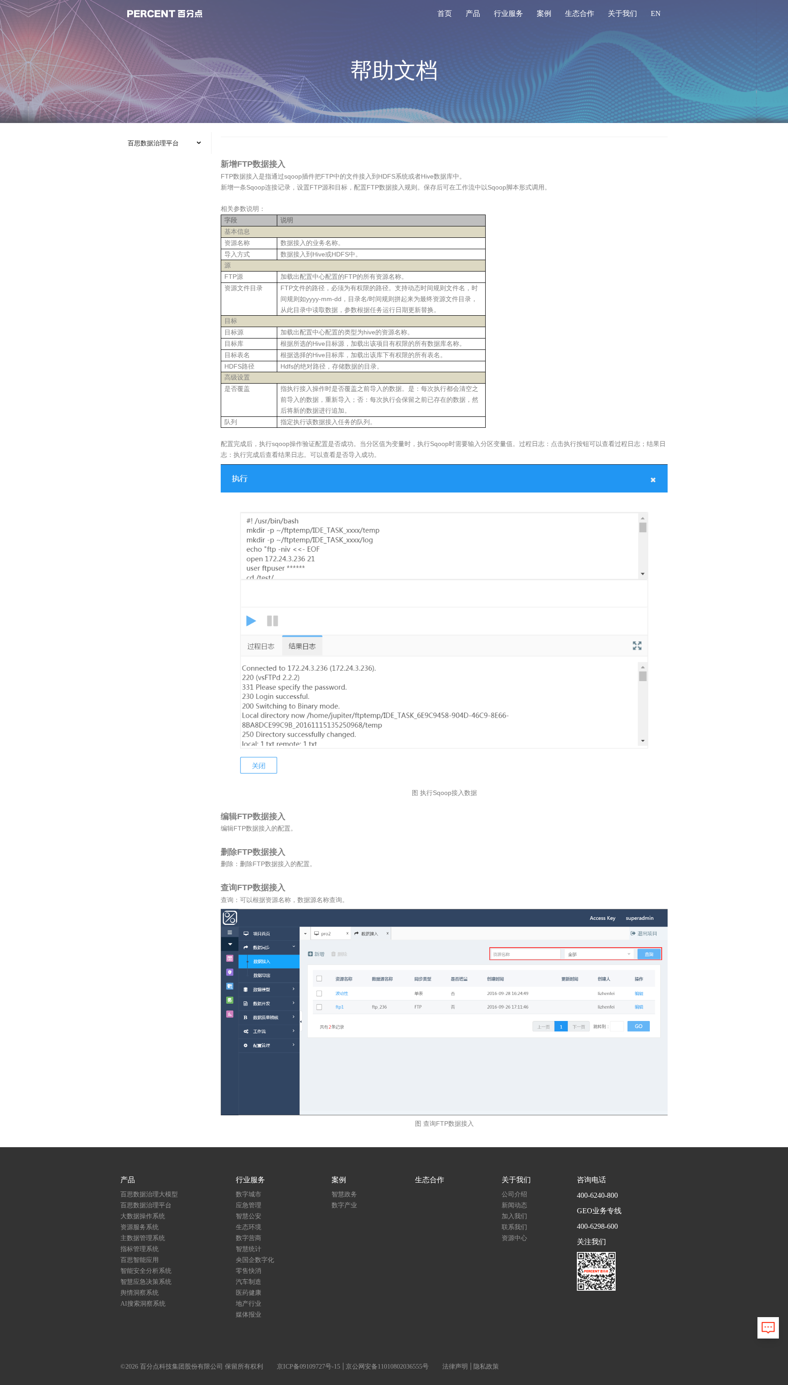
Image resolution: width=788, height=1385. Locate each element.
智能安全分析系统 (145, 1270)
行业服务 (508, 13)
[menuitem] (165, 143)
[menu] (166, 143)
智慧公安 (248, 1216)
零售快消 (248, 1270)
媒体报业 (248, 1314)
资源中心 (514, 1238)
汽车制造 (248, 1281)
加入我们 (514, 1216)
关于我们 (622, 13)
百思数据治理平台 (145, 1205)
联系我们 (514, 1227)
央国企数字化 (255, 1260)
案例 (544, 13)
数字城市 (248, 1194)
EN (656, 13)
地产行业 (248, 1303)
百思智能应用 (139, 1260)
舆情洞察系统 (139, 1292)
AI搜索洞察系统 (143, 1303)
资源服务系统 (139, 1227)
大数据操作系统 (142, 1216)
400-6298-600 (597, 1226)
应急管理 (248, 1205)
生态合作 (579, 13)
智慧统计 (248, 1249)
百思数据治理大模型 (149, 1194)
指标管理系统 (139, 1249)
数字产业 (344, 1205)
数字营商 (248, 1238)
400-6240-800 (597, 1195)
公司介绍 (514, 1194)
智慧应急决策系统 (145, 1281)
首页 (444, 13)
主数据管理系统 (142, 1238)
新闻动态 (514, 1205)
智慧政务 (344, 1194)
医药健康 (248, 1292)
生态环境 (248, 1227)
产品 (473, 13)
